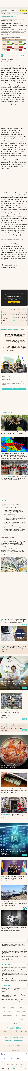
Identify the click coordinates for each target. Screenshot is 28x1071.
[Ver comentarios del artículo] (16, 61)
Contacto (6, 1037)
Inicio (14, 1069)
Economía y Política (12, 16)
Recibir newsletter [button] (15, 388)
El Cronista (3, 16)
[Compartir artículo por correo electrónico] (13, 61)
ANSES (21, 1019)
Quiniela (24, 1011)
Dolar (8, 1069)
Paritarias (24, 1015)
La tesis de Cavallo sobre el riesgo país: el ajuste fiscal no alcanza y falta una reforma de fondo (15, 341)
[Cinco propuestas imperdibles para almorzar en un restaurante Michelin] (14, 752)
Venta (19, 309)
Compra (25, 309)
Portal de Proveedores (18, 1040)
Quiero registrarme (14, 302)
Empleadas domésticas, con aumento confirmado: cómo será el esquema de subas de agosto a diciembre (15, 335)
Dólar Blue (12, 1007)
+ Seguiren (23, 55)
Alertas (19, 1069)
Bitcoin (3, 1011)
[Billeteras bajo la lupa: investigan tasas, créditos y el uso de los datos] (14, 805)
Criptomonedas (22, 1007)
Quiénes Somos (8, 1040)
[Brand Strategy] (18, 1031)
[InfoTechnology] (14, 1034)
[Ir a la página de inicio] (2, 11)
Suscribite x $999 (23, 10)
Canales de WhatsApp (13, 1037)
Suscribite (22, 1037)
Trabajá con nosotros (14, 1043)
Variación (12, 309)
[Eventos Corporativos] (12, 1031)
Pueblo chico (7, 376)
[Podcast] (24, 1031)
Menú (3, 1069)
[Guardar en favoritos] (2, 55)
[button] (25, 908)
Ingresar (25, 1069)
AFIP (17, 1015)
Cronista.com (4, 57)
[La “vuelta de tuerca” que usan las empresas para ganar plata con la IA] (14, 840)
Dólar (4, 1007)
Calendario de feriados (7, 1015)
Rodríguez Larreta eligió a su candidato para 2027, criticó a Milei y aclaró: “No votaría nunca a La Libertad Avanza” (16, 348)
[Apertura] (4, 1031)
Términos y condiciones (14, 1050)
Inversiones (7, 1019)
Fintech (10, 1011)
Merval (17, 1011)
